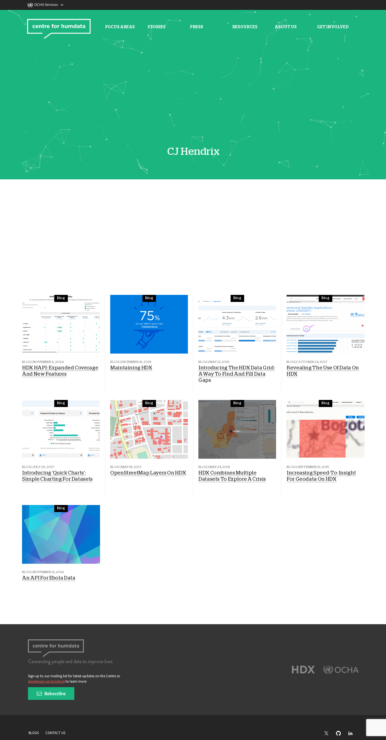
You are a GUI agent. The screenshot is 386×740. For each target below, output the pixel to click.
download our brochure (46, 681)
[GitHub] (341, 733)
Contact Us (55, 732)
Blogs (34, 732)
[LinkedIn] (353, 733)
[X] (329, 733)
